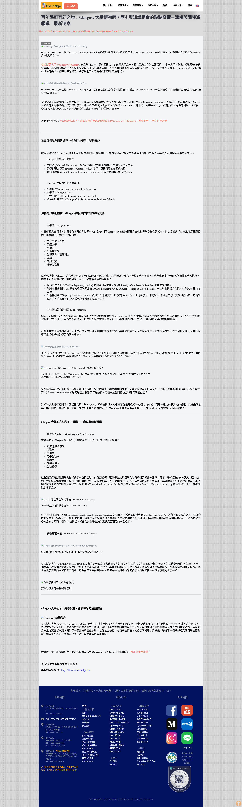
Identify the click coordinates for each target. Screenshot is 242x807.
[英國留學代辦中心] (52, 5)
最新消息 (177, 5)
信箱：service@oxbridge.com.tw (60, 719)
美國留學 (137, 5)
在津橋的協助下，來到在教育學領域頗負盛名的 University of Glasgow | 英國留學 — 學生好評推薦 (113, 120)
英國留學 (122, 5)
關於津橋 (107, 5)
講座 (190, 5)
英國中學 (152, 5)
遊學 (165, 5)
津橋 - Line (187, 747)
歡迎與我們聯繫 (139, 652)
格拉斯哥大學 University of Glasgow (60, 64)
